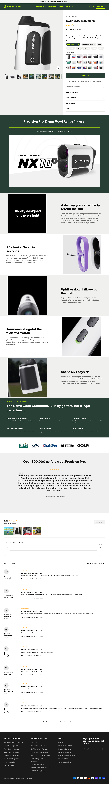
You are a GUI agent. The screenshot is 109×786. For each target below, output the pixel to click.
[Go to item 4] (38, 77)
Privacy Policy (63, 759)
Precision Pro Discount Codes (40, 755)
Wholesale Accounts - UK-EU (40, 767)
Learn (61, 6)
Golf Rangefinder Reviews (39, 749)
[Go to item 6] (51, 77)
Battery (101, 48)
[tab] (92, 564)
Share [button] (41, 578)
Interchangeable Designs (88, 44)
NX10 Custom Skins (10, 762)
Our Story (34, 742)
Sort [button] (5, 563)
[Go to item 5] (44, 77)
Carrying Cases (9, 765)
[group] (12, 521)
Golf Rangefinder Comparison (13, 742)
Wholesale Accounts (37, 764)
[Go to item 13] (12, 77)
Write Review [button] (99, 522)
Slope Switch (70, 48)
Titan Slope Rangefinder (11, 749)
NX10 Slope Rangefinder (12, 752)
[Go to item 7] (57, 77)
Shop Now (100, 6)
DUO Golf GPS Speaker (11, 759)
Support (68, 6)
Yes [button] (34, 578)
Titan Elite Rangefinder (11, 746)
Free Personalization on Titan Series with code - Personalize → (54, 1)
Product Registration (65, 746)
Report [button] (37, 578)
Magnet (94, 48)
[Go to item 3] (31, 77)
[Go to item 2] (25, 77)
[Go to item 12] (6, 77)
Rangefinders (40, 6)
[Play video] (54, 161)
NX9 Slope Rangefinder (11, 755)
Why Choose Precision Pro (39, 746)
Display (78, 48)
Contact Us (62, 742)
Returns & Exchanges (65, 749)
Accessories (52, 6)
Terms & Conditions (64, 762)
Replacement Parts (64, 752)
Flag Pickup (86, 48)
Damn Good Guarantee (73, 44)
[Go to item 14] (19, 77)
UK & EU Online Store (38, 771)
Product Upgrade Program (39, 752)
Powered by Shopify (26, 778)
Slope (99, 44)
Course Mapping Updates (66, 755)
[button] (85, 25)
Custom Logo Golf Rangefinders (37, 760)
